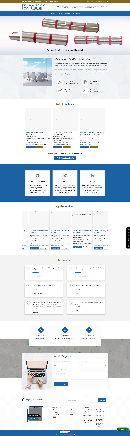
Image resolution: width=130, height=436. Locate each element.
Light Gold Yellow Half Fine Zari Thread (92, 132)
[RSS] (54, 417)
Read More (35, 272)
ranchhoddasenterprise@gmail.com (97, 6)
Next (105, 230)
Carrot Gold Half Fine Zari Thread (62, 132)
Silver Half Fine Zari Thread (88, 410)
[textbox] (66, 360)
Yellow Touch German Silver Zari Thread (100, 411)
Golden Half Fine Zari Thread (34, 132)
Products (67, 13)
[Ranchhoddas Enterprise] (33, 7)
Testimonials (71, 412)
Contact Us (76, 13)
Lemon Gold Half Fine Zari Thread (100, 420)
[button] (77, 6)
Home (52, 13)
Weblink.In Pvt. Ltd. (71, 435)
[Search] (107, 1)
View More (39, 147)
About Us (59, 13)
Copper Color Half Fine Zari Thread (100, 424)
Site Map (70, 414)
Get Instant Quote (66, 158)
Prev (24, 230)
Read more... (70, 75)
